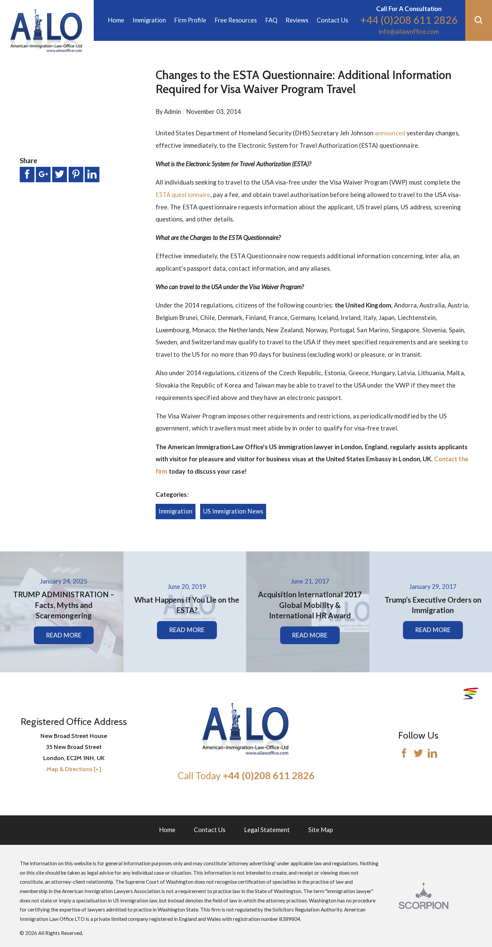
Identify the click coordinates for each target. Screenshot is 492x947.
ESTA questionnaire (183, 194)
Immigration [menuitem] (149, 20)
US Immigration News (233, 511)
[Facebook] (404, 754)
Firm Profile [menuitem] (190, 20)
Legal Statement (267, 829)
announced (390, 133)
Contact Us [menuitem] (332, 20)
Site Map (320, 829)
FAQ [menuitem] (271, 20)
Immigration (175, 511)
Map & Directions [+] (74, 769)
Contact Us (209, 829)
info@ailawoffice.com (409, 31)
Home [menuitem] (116, 20)
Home (167, 829)
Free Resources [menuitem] (236, 20)
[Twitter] (418, 754)
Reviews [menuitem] (296, 20)
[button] (478, 20)
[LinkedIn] (432, 754)
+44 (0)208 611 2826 (409, 20)
